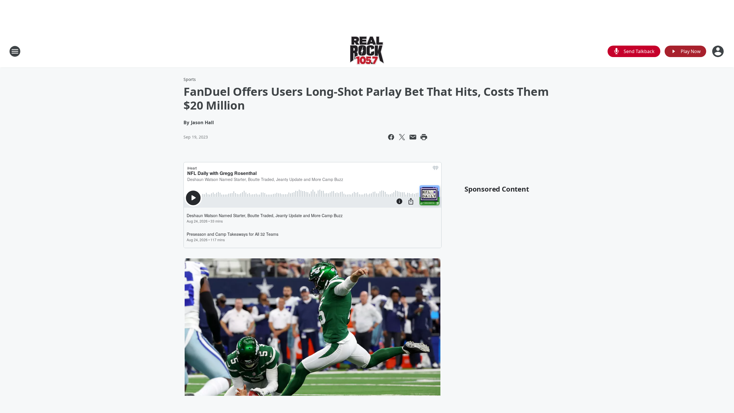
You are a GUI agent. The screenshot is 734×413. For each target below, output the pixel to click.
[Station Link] (367, 51)
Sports (190, 79)
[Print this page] (424, 137)
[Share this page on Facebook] (391, 137)
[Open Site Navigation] (15, 51)
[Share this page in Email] (413, 137)
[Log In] (718, 51)
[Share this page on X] (402, 137)
